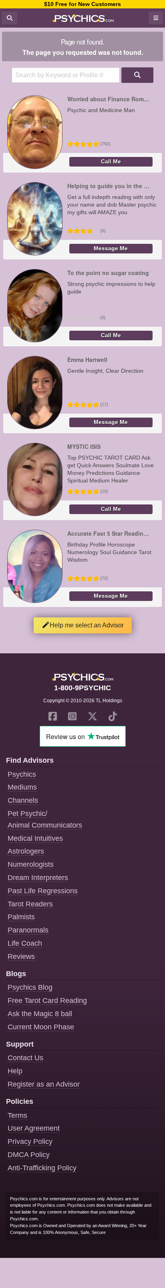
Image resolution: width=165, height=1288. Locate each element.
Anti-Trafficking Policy (42, 1168)
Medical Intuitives (35, 838)
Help (15, 1071)
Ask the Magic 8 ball (40, 1014)
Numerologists (31, 864)
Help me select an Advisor (87, 625)
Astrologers (26, 851)
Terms (17, 1115)
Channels (23, 800)
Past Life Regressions (43, 891)
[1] (137, 75)
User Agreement (34, 1128)
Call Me (111, 162)
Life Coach (25, 943)
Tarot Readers (30, 904)
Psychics (22, 774)
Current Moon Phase (41, 1027)
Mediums (22, 787)
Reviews (21, 956)
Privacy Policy (30, 1141)
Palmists (21, 917)
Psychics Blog (30, 987)
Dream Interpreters (38, 878)
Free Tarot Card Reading (47, 1001)
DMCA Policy (29, 1155)
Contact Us (25, 1058)
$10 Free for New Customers (82, 4)
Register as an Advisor (44, 1084)
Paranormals (28, 930)
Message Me (111, 248)
